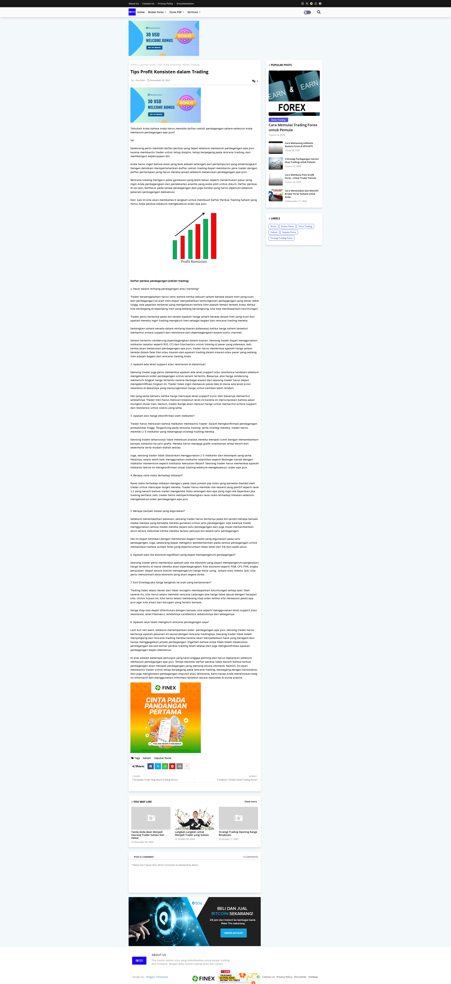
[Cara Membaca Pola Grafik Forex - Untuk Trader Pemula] (276, 179)
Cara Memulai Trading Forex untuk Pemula (293, 127)
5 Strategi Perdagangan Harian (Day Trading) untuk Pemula (302, 160)
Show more (251, 801)
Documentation (185, 3)
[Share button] (187, 766)
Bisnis (273, 226)
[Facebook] (150, 766)
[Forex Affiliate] (164, 55)
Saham (147, 758)
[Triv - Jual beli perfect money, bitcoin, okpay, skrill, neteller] (195, 945)
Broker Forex (156, 12)
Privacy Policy (166, 3)
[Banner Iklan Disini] (225, 978)
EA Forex (193, 12)
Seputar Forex (147, 64)
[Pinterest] (172, 766)
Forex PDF (176, 12)
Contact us (148, 3)
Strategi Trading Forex (281, 237)
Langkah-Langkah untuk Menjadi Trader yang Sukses (192, 833)
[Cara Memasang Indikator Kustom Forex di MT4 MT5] (276, 147)
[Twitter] (158, 766)
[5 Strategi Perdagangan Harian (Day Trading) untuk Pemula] (276, 163)
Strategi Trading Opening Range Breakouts (238, 833)
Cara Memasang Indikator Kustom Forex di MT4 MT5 (299, 144)
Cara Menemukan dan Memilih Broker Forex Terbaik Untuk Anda (302, 194)
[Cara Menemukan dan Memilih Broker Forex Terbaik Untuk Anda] (276, 195)
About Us (134, 3)
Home (141, 12)
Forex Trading (305, 226)
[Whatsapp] (165, 766)
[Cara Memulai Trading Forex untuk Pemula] (294, 93)
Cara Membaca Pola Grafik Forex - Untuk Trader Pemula (300, 176)
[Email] (179, 766)
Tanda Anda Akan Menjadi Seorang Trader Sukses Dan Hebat (147, 834)
